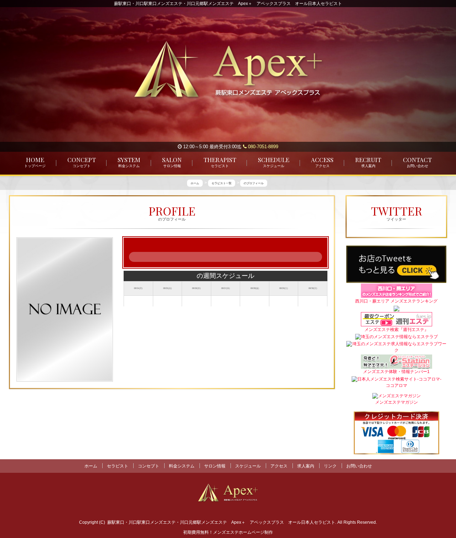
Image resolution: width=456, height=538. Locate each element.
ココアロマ (396, 385)
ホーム (90, 466)
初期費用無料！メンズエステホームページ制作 (228, 532)
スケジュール (248, 466)
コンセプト (148, 466)
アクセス (278, 466)
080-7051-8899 (262, 146)
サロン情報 (215, 466)
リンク (330, 466)
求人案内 (305, 466)
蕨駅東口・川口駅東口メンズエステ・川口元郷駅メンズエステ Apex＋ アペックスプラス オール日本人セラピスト (221, 522)
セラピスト (117, 466)
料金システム (182, 466)
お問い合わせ (359, 466)
